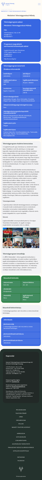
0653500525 (8, 56)
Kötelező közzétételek (21, 451)
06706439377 (8, 37)
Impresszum (21, 433)
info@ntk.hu (16, 370)
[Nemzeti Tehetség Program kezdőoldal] (9, 4)
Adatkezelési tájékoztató (21, 444)
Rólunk (21, 424)
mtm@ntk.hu (8, 35)
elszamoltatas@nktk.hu (18, 386)
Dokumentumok (21, 440)
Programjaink (21, 410)
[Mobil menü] (39, 4)
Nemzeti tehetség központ (21, 427)
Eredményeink (21, 420)
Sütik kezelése (21, 437)
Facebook (21, 460)
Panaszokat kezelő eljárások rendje (21, 447)
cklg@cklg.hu (8, 54)
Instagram (21, 457)
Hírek (21, 417)
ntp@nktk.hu (15, 381)
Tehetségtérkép (6, 9)
